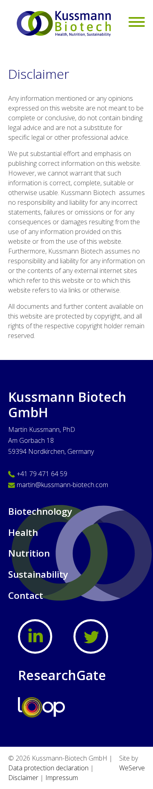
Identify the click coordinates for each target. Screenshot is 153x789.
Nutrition (29, 553)
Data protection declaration (48, 767)
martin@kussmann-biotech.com (62, 484)
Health (23, 532)
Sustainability (38, 574)
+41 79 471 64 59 (42, 473)
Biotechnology (40, 511)
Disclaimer (23, 777)
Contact (25, 595)
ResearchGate (62, 675)
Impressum (61, 777)
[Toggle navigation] (137, 23)
